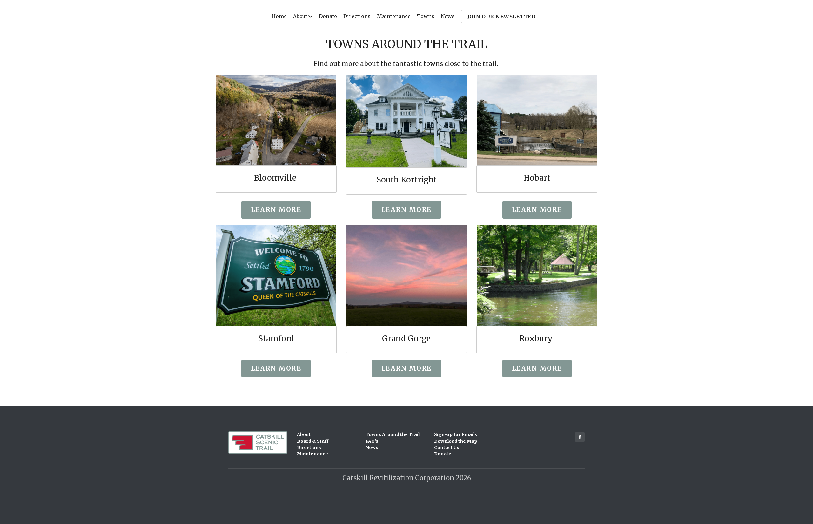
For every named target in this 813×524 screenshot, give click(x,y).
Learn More (276, 210)
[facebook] (580, 437)
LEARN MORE (276, 368)
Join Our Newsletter (501, 16)
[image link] (276, 120)
